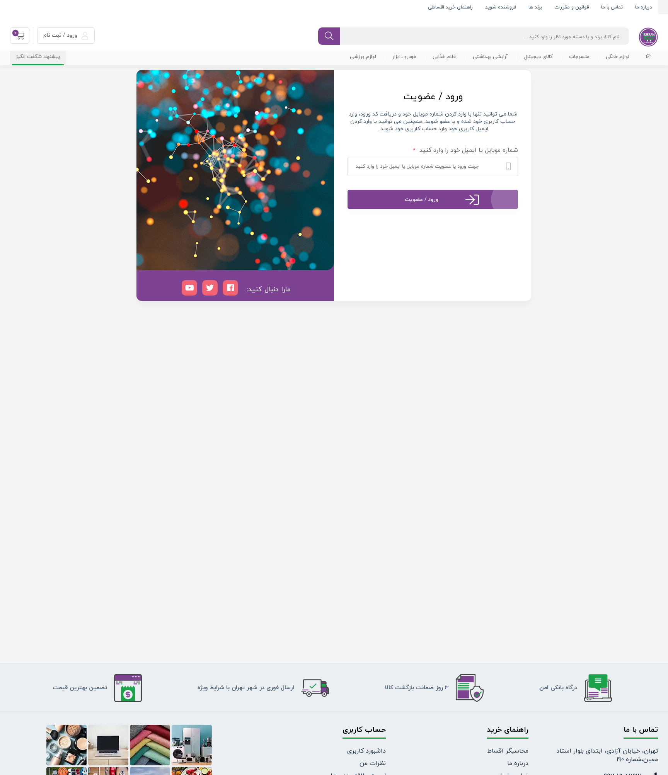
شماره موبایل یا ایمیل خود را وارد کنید (465, 150)
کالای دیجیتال (538, 56)
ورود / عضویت (421, 199)
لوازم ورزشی (363, 56)
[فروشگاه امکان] (648, 36)
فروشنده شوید (500, 7)
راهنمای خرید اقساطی (450, 7)
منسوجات (579, 56)
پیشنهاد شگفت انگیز (38, 56)
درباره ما (643, 7)
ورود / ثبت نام (61, 35)
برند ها (535, 7)
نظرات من (373, 763)
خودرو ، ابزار (404, 56)
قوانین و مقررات (571, 7)
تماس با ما (612, 7)
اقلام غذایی (445, 56)
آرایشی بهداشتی (490, 56)
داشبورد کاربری (366, 751)
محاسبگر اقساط (507, 751)
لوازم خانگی (617, 56)
